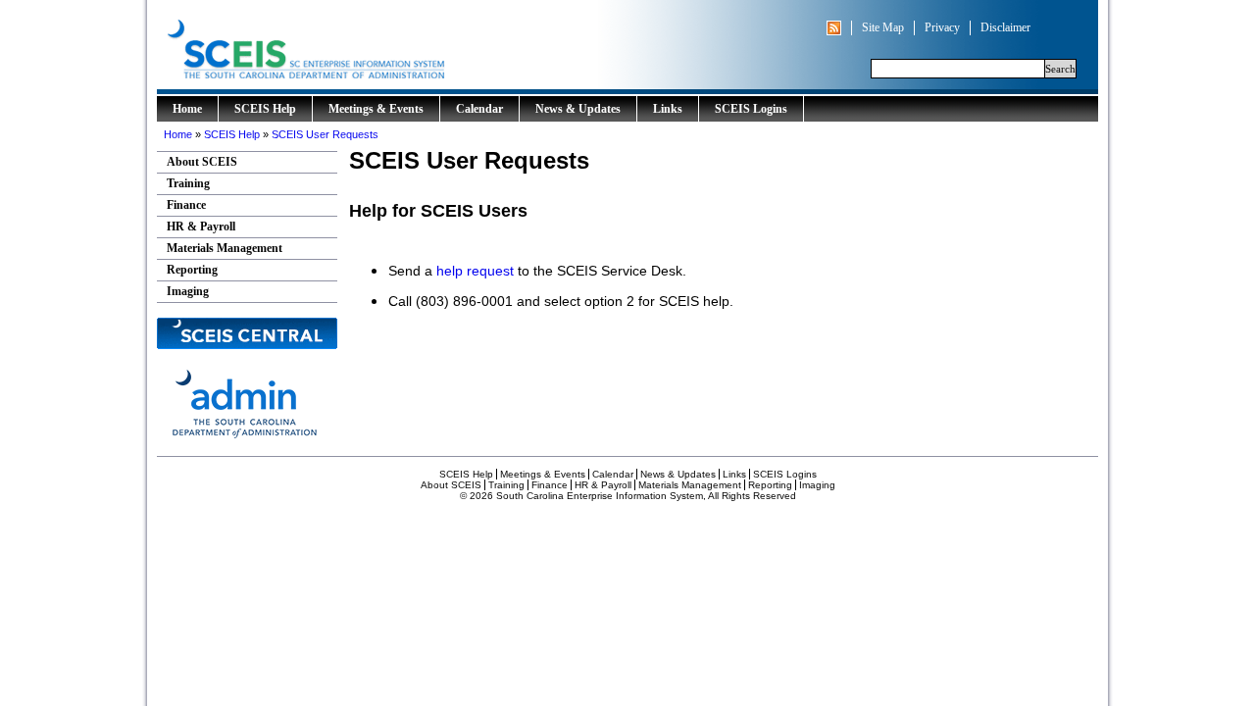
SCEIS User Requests (325, 134)
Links (667, 109)
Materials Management (224, 248)
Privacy (942, 27)
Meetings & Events (376, 109)
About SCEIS (202, 162)
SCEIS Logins (751, 109)
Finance (186, 205)
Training (188, 183)
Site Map (883, 27)
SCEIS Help (265, 109)
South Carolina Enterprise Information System (387, 44)
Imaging (188, 291)
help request (475, 270)
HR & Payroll (201, 226)
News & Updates (578, 109)
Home (187, 109)
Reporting (192, 270)
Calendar (479, 109)
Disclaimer (1005, 27)
